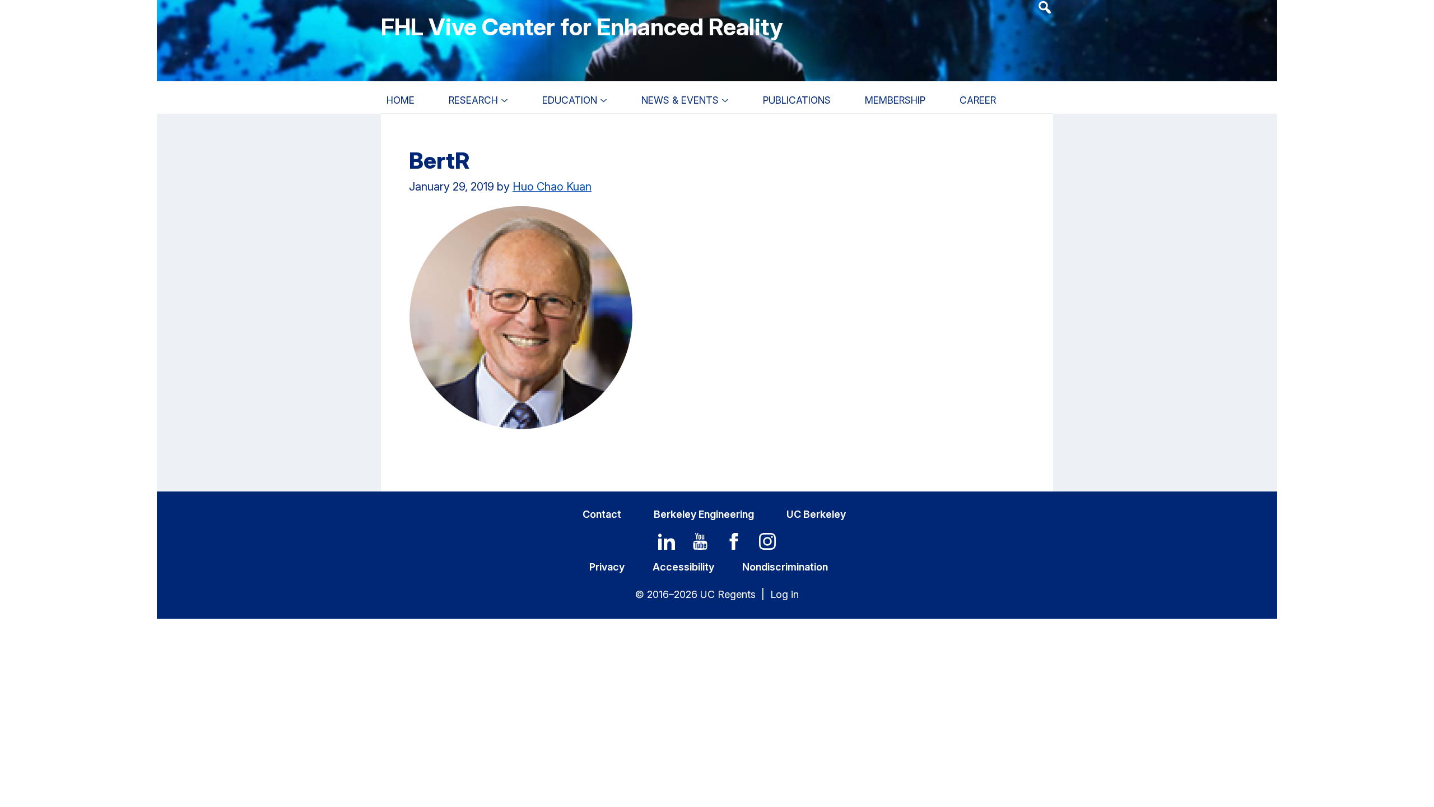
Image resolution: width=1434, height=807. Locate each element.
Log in (784, 594)
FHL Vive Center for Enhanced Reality (582, 26)
